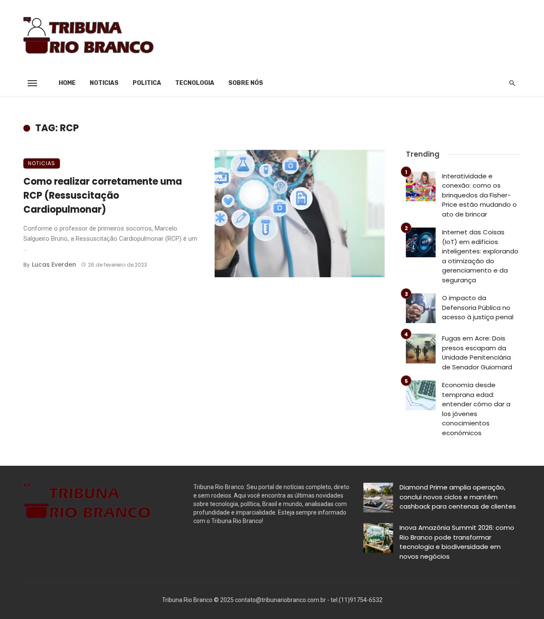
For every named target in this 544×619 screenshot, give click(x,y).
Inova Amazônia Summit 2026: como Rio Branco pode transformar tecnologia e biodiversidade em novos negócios (457, 542)
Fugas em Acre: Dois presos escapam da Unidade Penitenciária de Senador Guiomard (477, 352)
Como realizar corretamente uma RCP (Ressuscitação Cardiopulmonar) (102, 195)
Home (67, 83)
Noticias (104, 83)
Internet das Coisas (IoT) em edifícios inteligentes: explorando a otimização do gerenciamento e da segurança (480, 256)
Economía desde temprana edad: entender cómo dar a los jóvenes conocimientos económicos (476, 408)
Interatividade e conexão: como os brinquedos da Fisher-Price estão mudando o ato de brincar (479, 195)
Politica (147, 83)
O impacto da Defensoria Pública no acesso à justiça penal (479, 307)
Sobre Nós (245, 83)
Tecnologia (194, 83)
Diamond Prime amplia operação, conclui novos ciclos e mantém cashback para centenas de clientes (458, 497)
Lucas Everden (54, 264)
